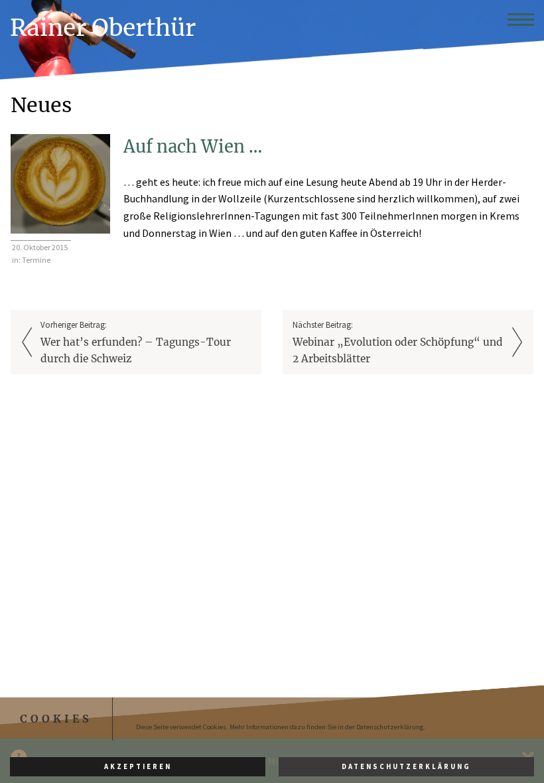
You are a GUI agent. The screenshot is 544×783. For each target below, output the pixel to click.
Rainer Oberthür (103, 27)
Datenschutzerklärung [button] (406, 766)
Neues (41, 104)
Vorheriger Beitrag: (135, 342)
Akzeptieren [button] (138, 766)
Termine (36, 260)
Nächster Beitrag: (398, 342)
